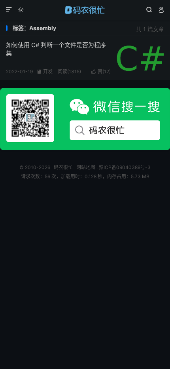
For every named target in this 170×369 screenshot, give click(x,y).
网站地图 (85, 167)
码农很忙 (85, 10)
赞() (101, 71)
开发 (45, 71)
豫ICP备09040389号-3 (125, 167)
